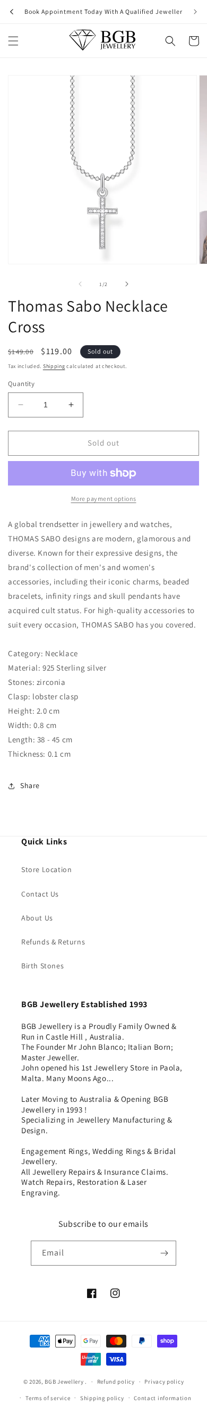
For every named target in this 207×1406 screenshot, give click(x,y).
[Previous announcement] (11, 11)
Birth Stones (42, 965)
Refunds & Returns (53, 942)
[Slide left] (80, 284)
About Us (37, 918)
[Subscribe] (164, 1253)
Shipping (54, 366)
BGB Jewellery (64, 1381)
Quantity (21, 383)
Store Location (46, 869)
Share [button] (30, 785)
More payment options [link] (103, 499)
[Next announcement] (195, 11)
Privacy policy (164, 1381)
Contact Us (40, 894)
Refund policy (116, 1381)
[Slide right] (127, 284)
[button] (13, 41)
